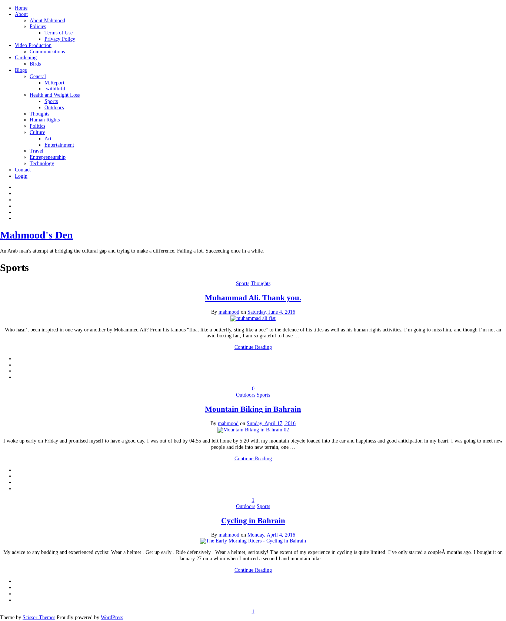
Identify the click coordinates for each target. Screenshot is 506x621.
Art (47, 138)
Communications (47, 51)
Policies (38, 26)
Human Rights (45, 120)
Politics (37, 126)
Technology (42, 163)
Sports (51, 101)
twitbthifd (54, 88)
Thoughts (39, 114)
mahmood (229, 312)
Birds (35, 64)
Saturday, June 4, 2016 (271, 312)
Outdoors (54, 107)
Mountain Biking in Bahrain (253, 409)
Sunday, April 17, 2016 (271, 423)
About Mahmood (47, 20)
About (21, 14)
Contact (23, 170)
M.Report (54, 83)
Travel (36, 151)
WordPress (112, 617)
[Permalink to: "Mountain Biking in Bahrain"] (253, 430)
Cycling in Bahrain (253, 520)
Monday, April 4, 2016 (271, 535)
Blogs (21, 70)
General (38, 76)
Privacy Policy (59, 39)
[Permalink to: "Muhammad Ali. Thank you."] (253, 318)
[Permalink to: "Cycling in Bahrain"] (253, 541)
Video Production (33, 45)
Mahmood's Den (36, 235)
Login (21, 176)
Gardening (26, 57)
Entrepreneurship (48, 157)
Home (21, 8)
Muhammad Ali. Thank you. (253, 297)
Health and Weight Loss (55, 95)
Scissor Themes (39, 617)
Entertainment (59, 145)
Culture (37, 132)
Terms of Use (58, 33)
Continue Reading (253, 347)
